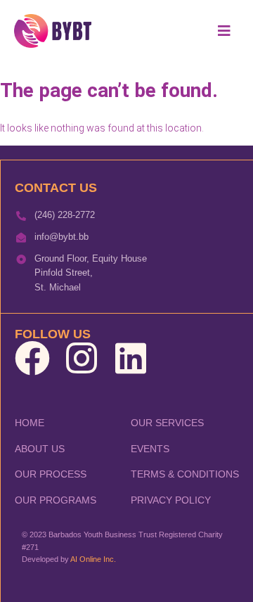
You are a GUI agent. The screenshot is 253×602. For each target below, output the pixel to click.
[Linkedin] (130, 358)
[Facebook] (32, 358)
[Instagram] (81, 358)
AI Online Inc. (93, 559)
